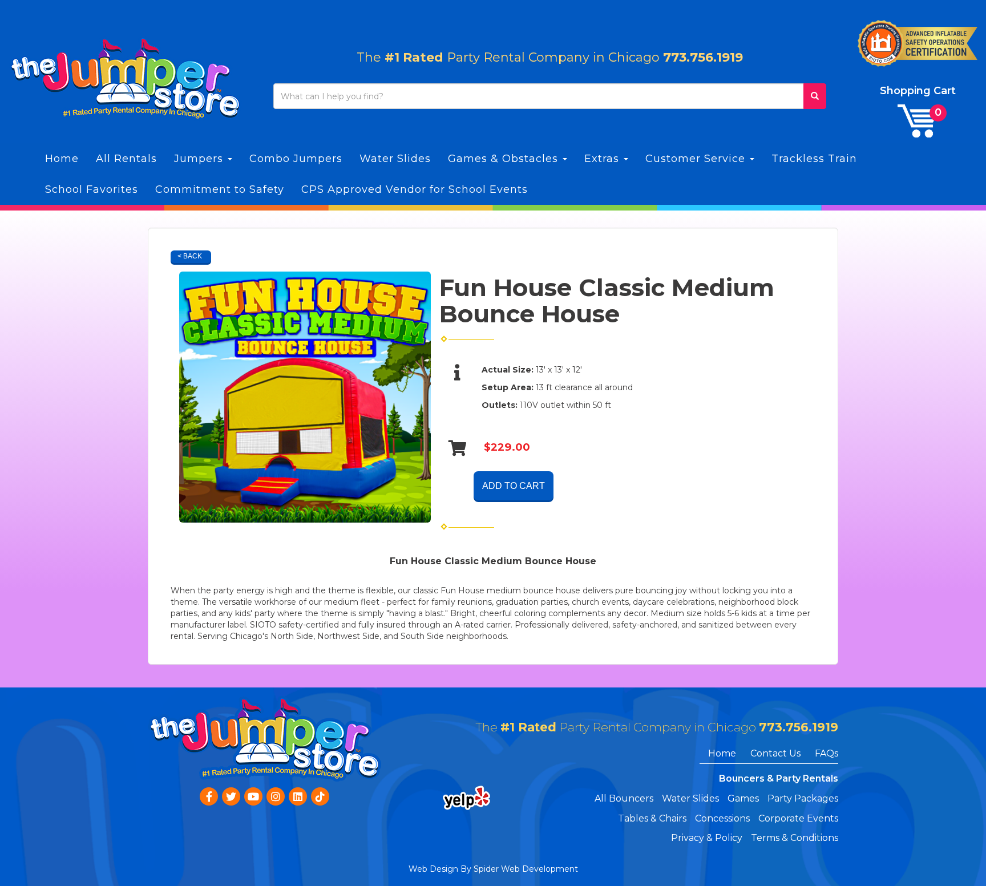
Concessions (722, 818)
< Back (189, 256)
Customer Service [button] (697, 158)
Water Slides (395, 158)
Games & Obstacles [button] (504, 158)
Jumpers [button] (200, 158)
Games (743, 798)
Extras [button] (603, 158)
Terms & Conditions (794, 837)
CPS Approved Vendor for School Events (414, 189)
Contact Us (775, 753)
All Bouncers (624, 798)
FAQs (826, 753)
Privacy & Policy (706, 837)
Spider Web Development (526, 869)
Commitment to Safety (219, 189)
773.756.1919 (703, 57)
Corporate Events (798, 818)
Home (62, 158)
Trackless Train (814, 158)
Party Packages (802, 798)
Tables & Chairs (652, 818)
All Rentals (126, 158)
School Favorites (91, 189)
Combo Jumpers (295, 158)
